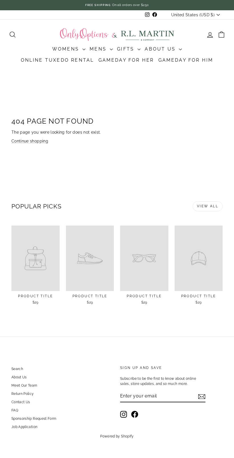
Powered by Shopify (117, 436)
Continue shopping (29, 141)
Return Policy (22, 394)
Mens (99, 49)
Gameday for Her (126, 60)
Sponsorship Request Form (33, 419)
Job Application (24, 427)
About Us (161, 49)
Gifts (126, 49)
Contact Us (20, 402)
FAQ (14, 410)
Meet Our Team (24, 385)
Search (17, 369)
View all (207, 206)
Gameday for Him (185, 60)
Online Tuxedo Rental (57, 60)
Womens (66, 49)
